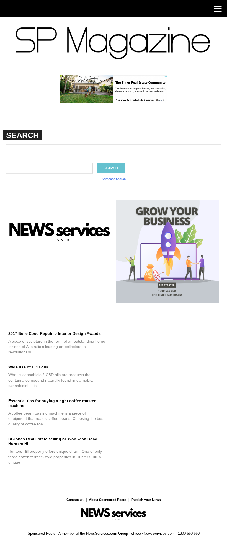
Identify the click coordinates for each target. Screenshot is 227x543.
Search (111, 168)
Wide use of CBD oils (28, 367)
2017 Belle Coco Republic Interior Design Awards (54, 333)
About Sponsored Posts (107, 500)
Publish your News (146, 500)
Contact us (75, 500)
